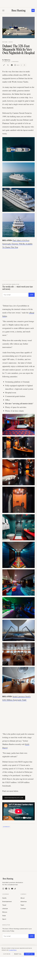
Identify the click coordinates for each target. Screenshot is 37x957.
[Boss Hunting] (18, 10)
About (23, 898)
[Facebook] (6, 888)
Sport (4, 919)
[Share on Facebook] (11, 65)
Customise (6, 954)
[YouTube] (12, 888)
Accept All (29, 954)
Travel (4, 905)
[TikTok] (15, 888)
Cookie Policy (13, 950)
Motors (4, 42)
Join (31, 294)
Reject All (18, 954)
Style (4, 915)
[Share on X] (7, 65)
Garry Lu (7, 60)
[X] (9, 888)
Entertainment (7, 901)
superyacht (6, 826)
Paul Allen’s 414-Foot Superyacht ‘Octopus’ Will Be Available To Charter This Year (17, 243)
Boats (11, 42)
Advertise (24, 901)
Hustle (4, 898)
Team (22, 905)
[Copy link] (4, 65)
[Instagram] (3, 888)
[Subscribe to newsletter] (33, 10)
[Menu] (3, 10)
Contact (23, 908)
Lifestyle (5, 908)
